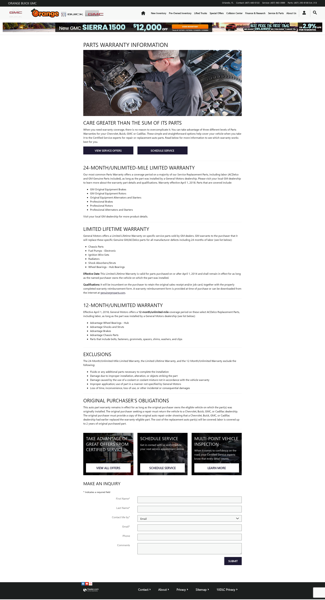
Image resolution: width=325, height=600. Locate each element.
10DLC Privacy (225, 589)
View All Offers (108, 468)
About (162, 589)
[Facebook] (83, 583)
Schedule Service (162, 150)
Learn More (217, 468)
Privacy (181, 589)
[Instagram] (90, 583)
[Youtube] (87, 583)
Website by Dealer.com (91, 590)
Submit (233, 561)
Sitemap (201, 589)
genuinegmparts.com (112, 292)
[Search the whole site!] (315, 12)
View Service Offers (108, 150)
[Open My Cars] (303, 13)
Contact (143, 589)
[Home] (16, 13)
